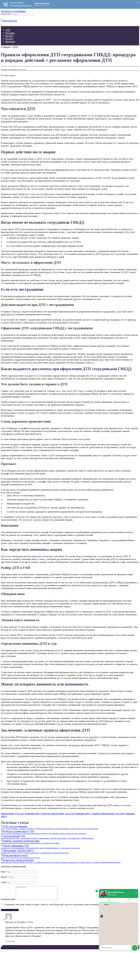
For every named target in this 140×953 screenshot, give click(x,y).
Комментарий (8, 899)
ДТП (7, 30)
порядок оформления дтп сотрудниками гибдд (66, 813)
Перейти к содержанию (13, 11)
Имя (4, 871)
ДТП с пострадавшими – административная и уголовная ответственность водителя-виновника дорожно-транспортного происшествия (49, 829)
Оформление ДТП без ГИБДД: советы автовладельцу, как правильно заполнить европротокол (35, 853)
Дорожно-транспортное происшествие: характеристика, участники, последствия (30, 843)
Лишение (10, 41)
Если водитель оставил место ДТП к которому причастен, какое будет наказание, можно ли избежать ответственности (43, 833)
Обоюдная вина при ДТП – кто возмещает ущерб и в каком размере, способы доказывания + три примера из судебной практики (47, 838)
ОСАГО (9, 38)
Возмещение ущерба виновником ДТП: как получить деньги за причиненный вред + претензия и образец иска (40, 848)
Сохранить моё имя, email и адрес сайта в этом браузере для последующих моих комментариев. (55, 904)
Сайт (3, 882)
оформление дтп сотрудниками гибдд (21, 813)
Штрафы (10, 32)
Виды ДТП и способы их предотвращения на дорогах (20, 857)
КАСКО (9, 35)
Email (5, 877)
